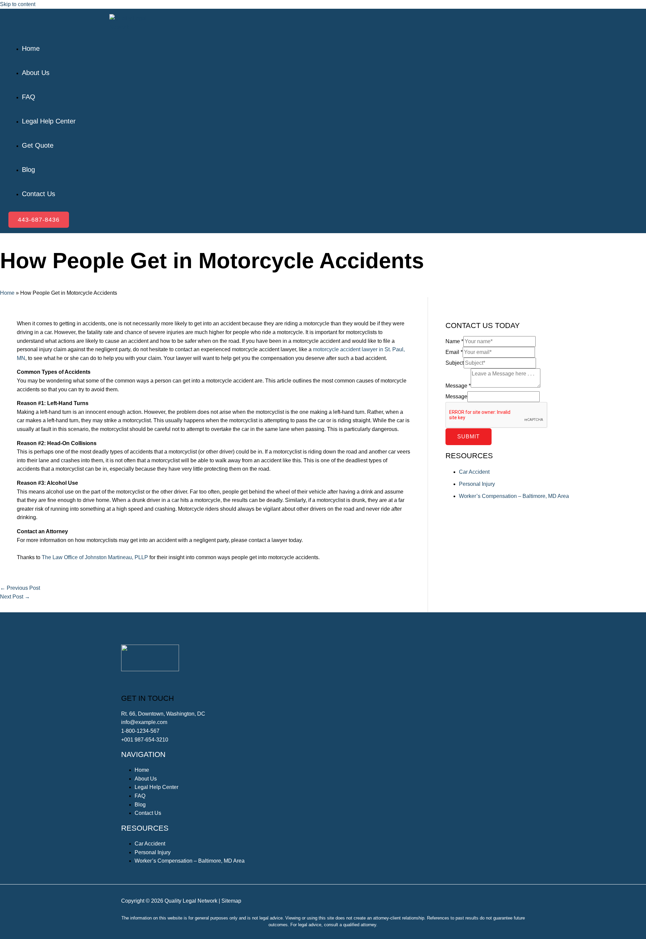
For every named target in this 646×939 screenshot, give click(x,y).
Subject (454, 363)
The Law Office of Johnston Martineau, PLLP (95, 557)
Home (7, 293)
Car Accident (474, 472)
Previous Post (20, 588)
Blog (140, 804)
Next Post (15, 597)
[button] (38, 220)
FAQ (140, 796)
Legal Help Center (156, 787)
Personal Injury (477, 484)
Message (458, 386)
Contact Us (148, 813)
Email (454, 352)
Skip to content (17, 4)
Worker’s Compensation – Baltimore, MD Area (514, 496)
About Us (146, 779)
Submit (468, 436)
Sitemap (231, 901)
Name (454, 341)
